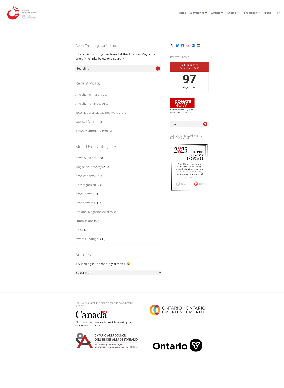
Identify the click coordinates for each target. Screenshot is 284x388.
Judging (231, 12)
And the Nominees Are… (92, 104)
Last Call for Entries (89, 122)
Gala (78, 230)
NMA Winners (85, 176)
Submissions (197, 12)
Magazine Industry (88, 167)
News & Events (85, 158)
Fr (278, 12)
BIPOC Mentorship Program (94, 131)
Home (182, 12)
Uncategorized (85, 185)
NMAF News (83, 194)
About (267, 12)
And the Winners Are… (91, 95)
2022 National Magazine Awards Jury (100, 113)
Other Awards (85, 203)
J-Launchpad (250, 12)
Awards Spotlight (87, 239)
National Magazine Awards (94, 212)
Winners (215, 12)
